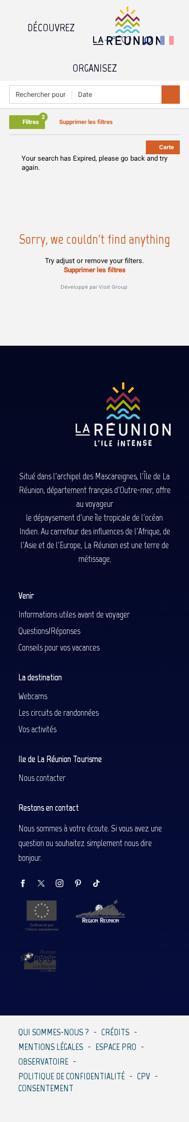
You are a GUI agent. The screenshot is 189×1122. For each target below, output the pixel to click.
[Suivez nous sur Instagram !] (64, 884)
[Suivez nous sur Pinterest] (82, 884)
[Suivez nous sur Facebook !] (27, 884)
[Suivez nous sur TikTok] (101, 884)
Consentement (45, 1088)
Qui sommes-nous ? (53, 1032)
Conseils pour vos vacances (59, 647)
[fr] (168, 40)
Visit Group (113, 287)
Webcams (32, 696)
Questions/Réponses (49, 630)
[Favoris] (127, 40)
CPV (143, 1076)
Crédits (115, 1032)
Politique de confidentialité (71, 1076)
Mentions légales (50, 1046)
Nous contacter (42, 777)
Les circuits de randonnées (58, 712)
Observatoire (43, 1061)
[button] (147, 41)
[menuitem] (51, 25)
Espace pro (115, 1046)
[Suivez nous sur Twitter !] (46, 884)
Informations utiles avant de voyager (74, 614)
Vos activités (37, 729)
